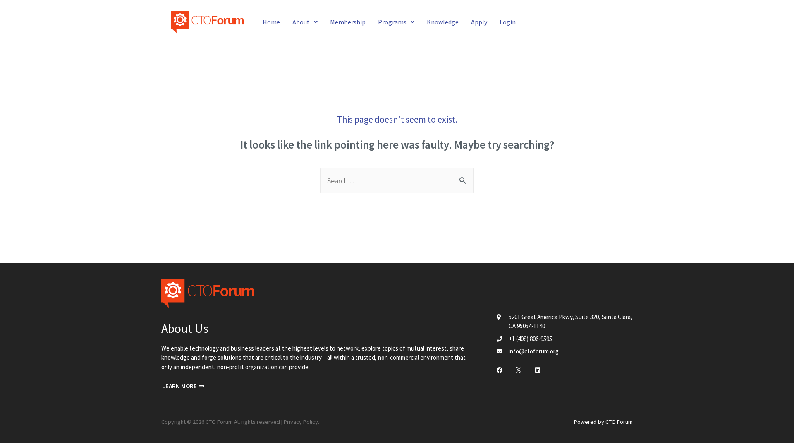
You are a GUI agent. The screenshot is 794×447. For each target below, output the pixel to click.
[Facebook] (499, 370)
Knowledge (443, 22)
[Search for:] (397, 180)
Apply (479, 22)
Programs (392, 22)
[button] (183, 386)
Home (271, 22)
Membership (348, 22)
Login (508, 22)
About (301, 22)
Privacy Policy (301, 421)
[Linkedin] (537, 370)
